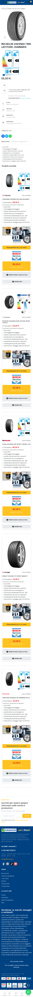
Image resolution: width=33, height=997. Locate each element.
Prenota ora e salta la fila (17, 275)
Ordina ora (18, 281)
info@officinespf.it (7, 859)
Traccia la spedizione (7, 876)
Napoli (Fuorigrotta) (7, 900)
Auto (7, 7)
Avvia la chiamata (25, 98)
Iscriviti (26, 816)
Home (2, 7)
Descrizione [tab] (5, 141)
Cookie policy (5, 886)
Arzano (3, 895)
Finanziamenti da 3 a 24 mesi (16, 247)
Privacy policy (5, 883)
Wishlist (3, 881)
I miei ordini (5, 878)
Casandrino (4, 897)
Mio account (5, 873)
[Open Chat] (28, 985)
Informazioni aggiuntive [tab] (19, 141)
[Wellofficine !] (16, 2)
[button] (5, 37)
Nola (2, 902)
